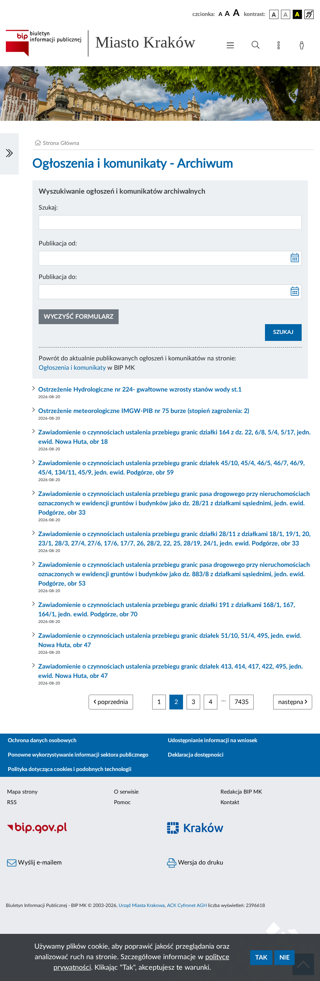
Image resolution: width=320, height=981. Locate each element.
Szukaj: (48, 208)
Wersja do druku (199, 862)
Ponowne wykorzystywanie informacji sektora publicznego (78, 755)
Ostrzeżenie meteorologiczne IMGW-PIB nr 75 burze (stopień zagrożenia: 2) (143, 411)
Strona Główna (61, 143)
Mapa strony (22, 792)
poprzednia (112, 702)
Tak (261, 958)
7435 (242, 702)
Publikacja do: (58, 277)
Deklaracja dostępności (196, 755)
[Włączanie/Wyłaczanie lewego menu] (9, 154)
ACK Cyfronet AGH (187, 905)
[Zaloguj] (303, 46)
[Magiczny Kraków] (240, 832)
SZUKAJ (283, 332)
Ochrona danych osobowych (42, 740)
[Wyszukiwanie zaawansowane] (256, 45)
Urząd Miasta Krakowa (142, 905)
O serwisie (126, 792)
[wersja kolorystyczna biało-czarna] (286, 14)
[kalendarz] (295, 258)
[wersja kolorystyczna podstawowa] (274, 14)
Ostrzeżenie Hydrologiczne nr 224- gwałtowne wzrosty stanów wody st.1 (140, 389)
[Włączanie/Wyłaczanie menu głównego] (230, 46)
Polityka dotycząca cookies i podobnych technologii (70, 769)
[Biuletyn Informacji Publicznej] (80, 832)
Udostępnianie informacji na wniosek (212, 740)
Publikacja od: (58, 243)
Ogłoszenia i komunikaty (72, 368)
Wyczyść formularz (79, 317)
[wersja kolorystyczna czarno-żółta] (297, 14)
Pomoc (122, 802)
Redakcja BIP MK (241, 792)
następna (291, 702)
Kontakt (229, 802)
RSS (12, 802)
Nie (284, 958)
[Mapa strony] (280, 46)
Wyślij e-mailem (39, 862)
